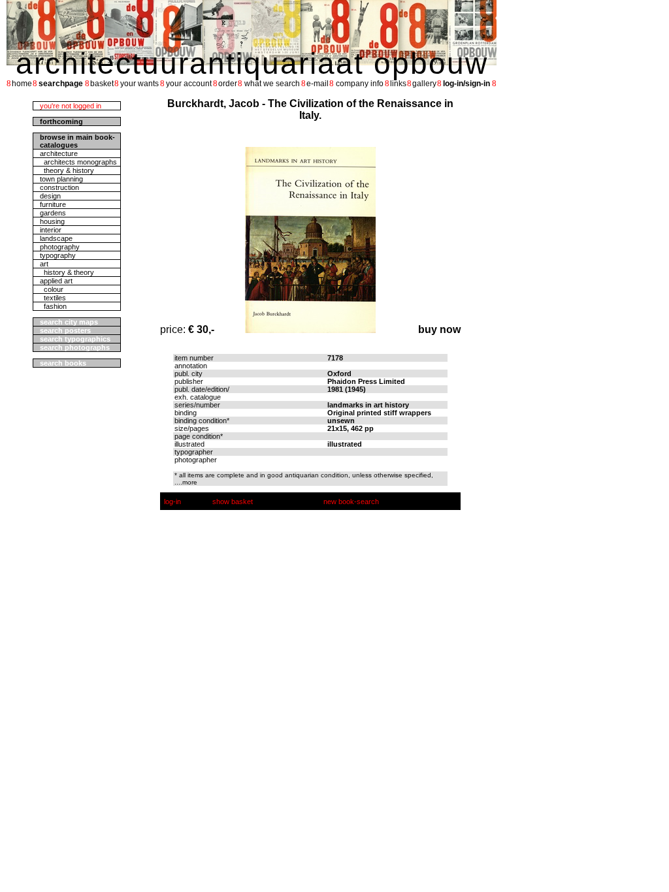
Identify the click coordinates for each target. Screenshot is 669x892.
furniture (53, 204)
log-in (172, 501)
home (22, 83)
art (44, 264)
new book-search (351, 501)
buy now (439, 329)
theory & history (67, 170)
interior (50, 230)
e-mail (317, 83)
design (50, 196)
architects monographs (78, 162)
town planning (61, 179)
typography (58, 255)
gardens (53, 213)
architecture (59, 153)
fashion (53, 306)
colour (51, 289)
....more (185, 482)
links (398, 83)
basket (102, 83)
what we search (272, 83)
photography (60, 247)
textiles (53, 298)
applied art (56, 281)
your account (189, 83)
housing (52, 221)
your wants (139, 83)
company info (359, 83)
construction (59, 187)
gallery (424, 83)
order (227, 83)
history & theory (67, 272)
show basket (232, 501)
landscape (56, 238)
